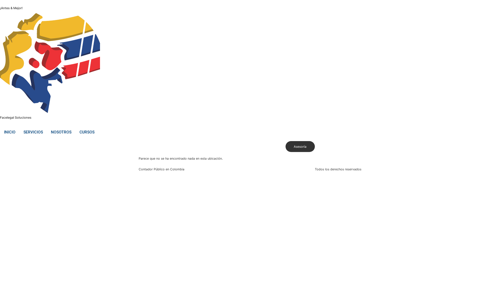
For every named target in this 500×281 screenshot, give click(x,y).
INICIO (9, 132)
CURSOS (87, 132)
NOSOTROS (61, 132)
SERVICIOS (33, 132)
